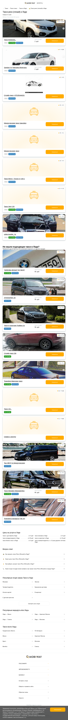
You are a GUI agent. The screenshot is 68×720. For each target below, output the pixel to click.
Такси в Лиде (23, 8)
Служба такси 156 (10, 353)
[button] (64, 28)
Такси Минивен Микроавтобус (14, 491)
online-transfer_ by (10, 234)
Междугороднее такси (11, 151)
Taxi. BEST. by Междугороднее (14, 463)
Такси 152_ (8, 409)
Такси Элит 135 (9, 206)
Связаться (55, 40)
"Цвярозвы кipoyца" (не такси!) (14, 270)
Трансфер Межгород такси (13, 381)
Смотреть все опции (34, 603)
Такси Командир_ (10, 40)
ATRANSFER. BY (10, 298)
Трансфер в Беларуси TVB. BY (14, 519)
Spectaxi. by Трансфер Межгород (15, 67)
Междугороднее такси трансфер (15, 123)
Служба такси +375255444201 (14, 95)
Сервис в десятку (10, 437)
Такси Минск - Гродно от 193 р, (14, 179)
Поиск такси (13, 8)
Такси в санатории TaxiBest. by (14, 325)
